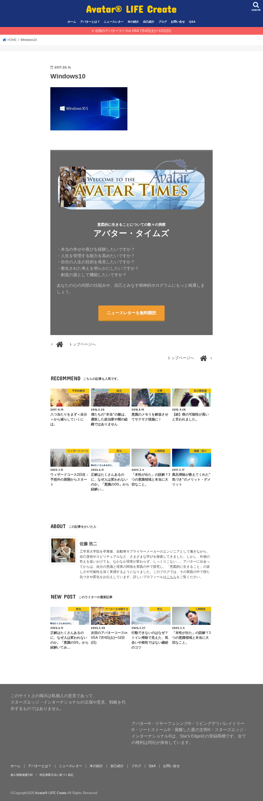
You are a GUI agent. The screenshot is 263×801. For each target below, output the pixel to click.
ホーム (72, 21)
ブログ (162, 21)
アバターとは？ (90, 21)
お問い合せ (178, 21)
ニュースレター (114, 21)
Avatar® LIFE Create (131, 9)
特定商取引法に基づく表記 (56, 774)
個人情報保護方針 (22, 774)
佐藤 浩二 (88, 543)
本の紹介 (133, 21)
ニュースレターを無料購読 (131, 312)
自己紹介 (148, 21)
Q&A (192, 21)
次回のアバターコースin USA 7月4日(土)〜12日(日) (133, 31)
